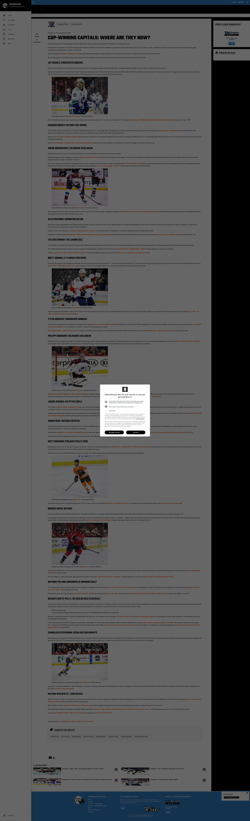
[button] (125, 410)
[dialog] (125, 410)
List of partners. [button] (140, 419)
